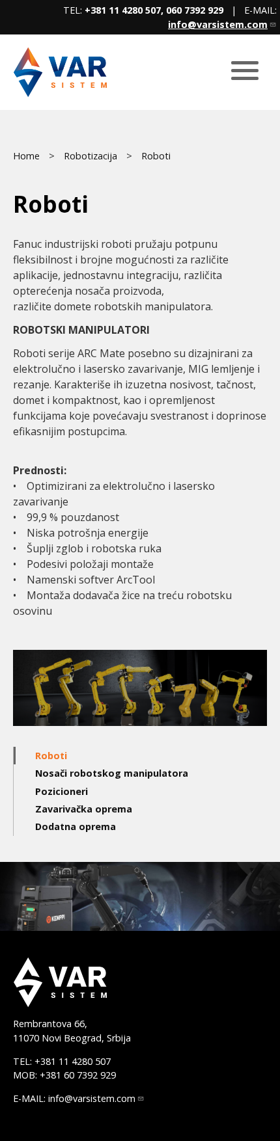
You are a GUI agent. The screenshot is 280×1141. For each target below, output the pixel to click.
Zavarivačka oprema (83, 809)
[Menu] (245, 71)
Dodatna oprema (75, 826)
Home (26, 156)
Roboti (156, 156)
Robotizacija (90, 156)
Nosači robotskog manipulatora (111, 773)
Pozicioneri (61, 791)
